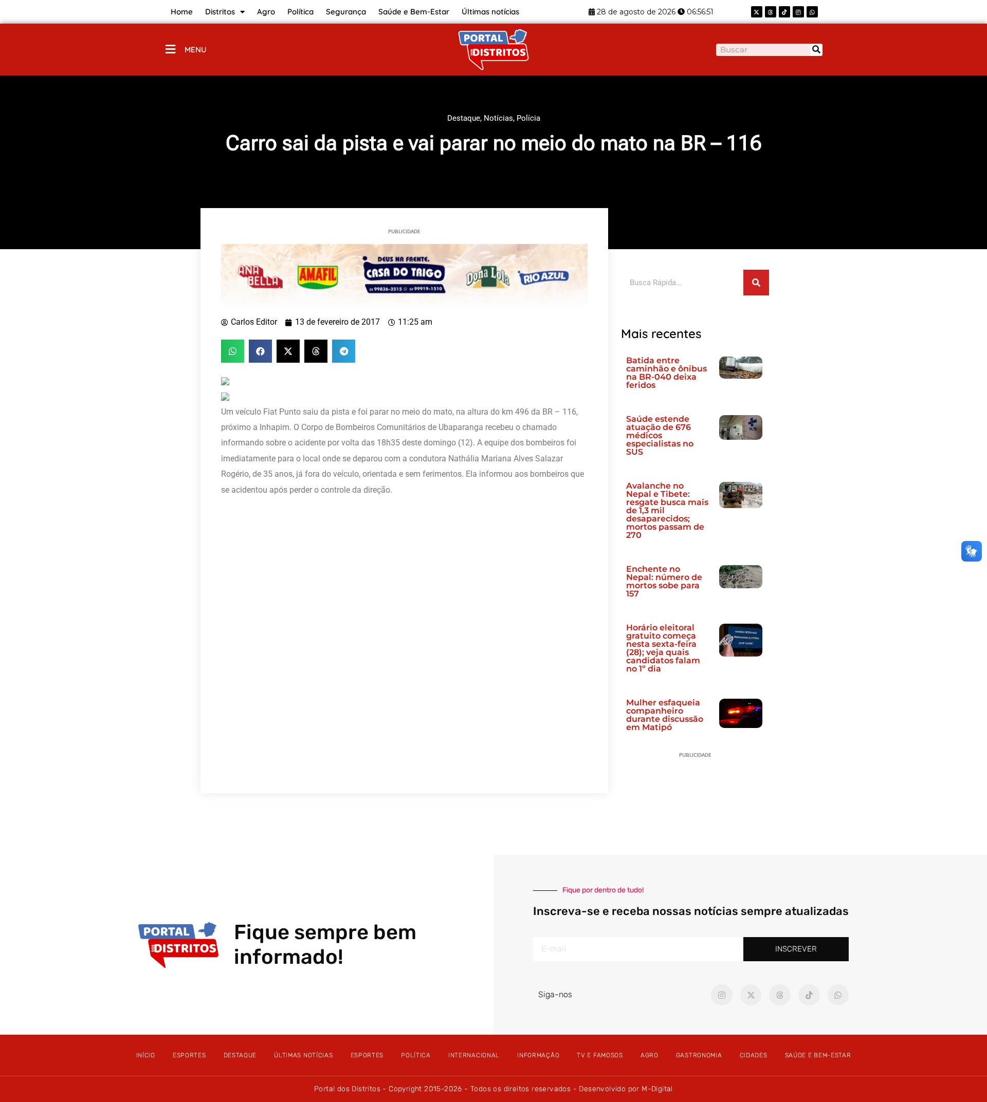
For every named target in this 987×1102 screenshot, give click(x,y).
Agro (266, 11)
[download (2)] (404, 274)
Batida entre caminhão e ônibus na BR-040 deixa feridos (666, 373)
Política (300, 11)
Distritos (220, 11)
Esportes (189, 1055)
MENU (196, 49)
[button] (232, 351)
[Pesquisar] (816, 50)
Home (182, 11)
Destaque (463, 118)
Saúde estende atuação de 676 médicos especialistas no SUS (659, 435)
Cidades (753, 1055)
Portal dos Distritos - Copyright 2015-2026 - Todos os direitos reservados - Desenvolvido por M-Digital (493, 1089)
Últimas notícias (490, 11)
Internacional (474, 1055)
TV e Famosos (600, 1055)
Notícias (498, 118)
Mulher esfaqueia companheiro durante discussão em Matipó (664, 715)
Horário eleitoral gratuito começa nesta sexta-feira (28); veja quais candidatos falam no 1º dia (663, 648)
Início (145, 1055)
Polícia (528, 118)
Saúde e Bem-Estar (413, 11)
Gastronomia (699, 1055)
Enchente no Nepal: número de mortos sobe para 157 (664, 581)
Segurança (346, 11)
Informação (538, 1055)
